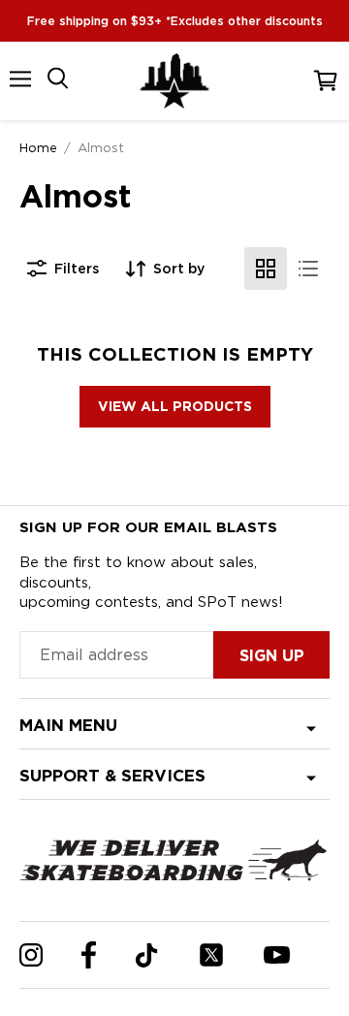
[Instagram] (31, 955)
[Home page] (174, 81)
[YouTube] (277, 955)
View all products (175, 406)
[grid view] (265, 268)
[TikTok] (147, 955)
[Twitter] (211, 954)
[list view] (308, 268)
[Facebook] (88, 954)
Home (38, 147)
